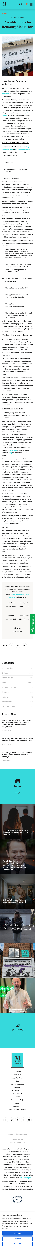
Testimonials (17, 1087)
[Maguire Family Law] (4, 5)
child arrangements (22, 149)
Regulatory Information (17, 1109)
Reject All (17, 1244)
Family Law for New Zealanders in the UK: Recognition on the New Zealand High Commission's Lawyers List (16, 723)
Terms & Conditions (17, 1142)
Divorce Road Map (17, 1084)
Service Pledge (17, 1090)
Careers (17, 1103)
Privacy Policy (17, 1140)
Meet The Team (17, 1078)
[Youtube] (29, 1119)
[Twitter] (11, 1119)
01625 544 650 (17, 632)
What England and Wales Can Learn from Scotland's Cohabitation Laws (17, 739)
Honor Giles (13, 450)
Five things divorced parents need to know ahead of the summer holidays (17, 754)
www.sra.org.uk (25, 1178)
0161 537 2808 (11, 606)
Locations (17, 1072)
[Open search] (21, 4)
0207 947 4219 (11, 619)
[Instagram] (17, 1119)
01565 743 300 (24, 606)
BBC (6, 88)
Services (17, 1097)
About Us (17, 1075)
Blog (17, 1081)
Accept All (17, 1233)
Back (5, 13)
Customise (17, 1239)
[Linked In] (23, 1119)
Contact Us (17, 1094)
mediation (5, 94)
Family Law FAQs (17, 1100)
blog (10, 453)
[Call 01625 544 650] (26, 5)
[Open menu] (31, 4)
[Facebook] (5, 1119)
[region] (17, 1230)
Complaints (17, 1106)
